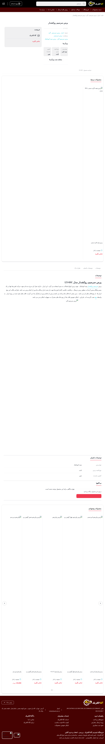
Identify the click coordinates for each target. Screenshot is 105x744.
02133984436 (88, 708)
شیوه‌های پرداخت (98, 719)
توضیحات (98, 268)
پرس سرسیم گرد (62, 39)
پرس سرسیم (92, 15)
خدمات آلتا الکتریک (63, 719)
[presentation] (100, 603)
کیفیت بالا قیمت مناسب (62, 722)
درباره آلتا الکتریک (28, 722)
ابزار (99, 15)
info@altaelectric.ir (54, 711)
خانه (102, 15)
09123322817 (99, 711)
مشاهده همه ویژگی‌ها (55, 59)
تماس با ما (31, 719)
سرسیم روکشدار (93, 286)
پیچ (96, 297)
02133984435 (96, 708)
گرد (87, 15)
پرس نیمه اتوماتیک (50, 39)
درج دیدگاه (89, 496)
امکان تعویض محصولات (62, 725)
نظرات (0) (77, 268)
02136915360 (79, 708)
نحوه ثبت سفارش (98, 725)
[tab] (98, 268)
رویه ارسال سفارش (97, 722)
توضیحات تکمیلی (88, 268)
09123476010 (71, 708)
